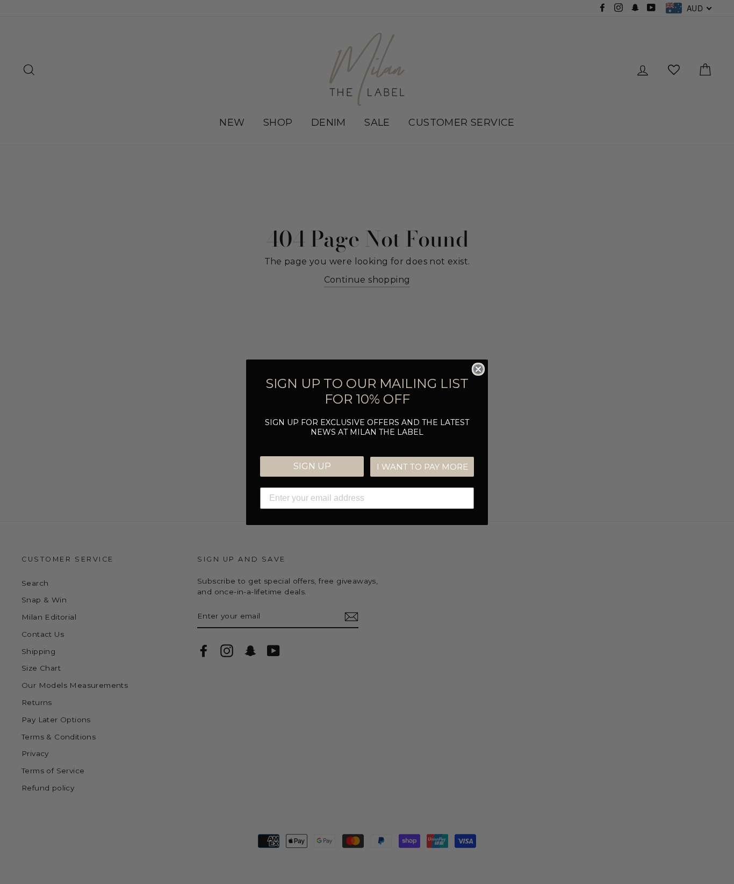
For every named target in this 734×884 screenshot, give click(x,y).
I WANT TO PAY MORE (422, 467)
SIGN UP (312, 466)
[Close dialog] (478, 369)
